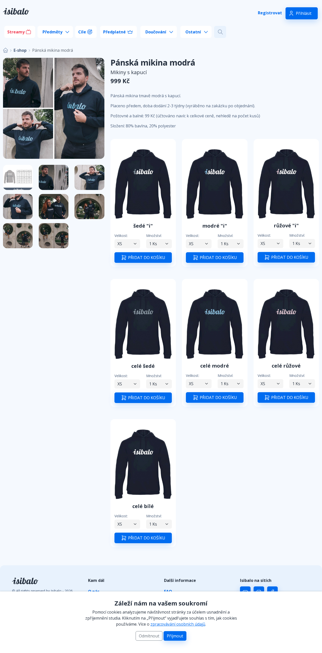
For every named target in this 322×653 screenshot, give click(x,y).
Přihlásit (303, 13)
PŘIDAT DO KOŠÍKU (146, 258)
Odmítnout (149, 636)
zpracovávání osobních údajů (177, 624)
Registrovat (270, 13)
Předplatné (114, 32)
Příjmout (175, 636)
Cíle (82, 32)
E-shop (20, 50)
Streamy (16, 32)
